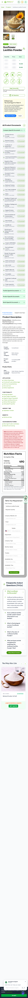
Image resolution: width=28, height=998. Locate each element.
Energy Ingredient (8, 394)
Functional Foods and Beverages (12, 382)
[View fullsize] (22, 29)
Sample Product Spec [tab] (20, 312)
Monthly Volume (9, 547)
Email (7, 521)
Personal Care (7, 386)
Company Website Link (11, 515)
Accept (14, 995)
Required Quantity (10, 509)
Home (2, 7)
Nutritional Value (8, 417)
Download (21, 136)
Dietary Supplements (9, 387)
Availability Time (9, 565)
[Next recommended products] (25, 663)
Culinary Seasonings (9, 380)
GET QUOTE (13, 706)
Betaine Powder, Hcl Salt (10, 696)
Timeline (7, 553)
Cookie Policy (9, 992)
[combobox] (13, 537)
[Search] (18, 2)
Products (8, 7)
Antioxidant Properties (9, 404)
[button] (26, 499)
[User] (25, 2)
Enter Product (8, 503)
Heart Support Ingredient (10, 396)
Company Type (9, 540)
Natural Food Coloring (9, 425)
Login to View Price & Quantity (13, 703)
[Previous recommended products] (21, 663)
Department (8, 534)
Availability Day (9, 559)
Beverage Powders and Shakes (11, 424)
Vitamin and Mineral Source (10, 400)
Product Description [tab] (7, 312)
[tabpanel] (14, 404)
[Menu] (2, 2)
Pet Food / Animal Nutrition (10, 384)
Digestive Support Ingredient (11, 398)
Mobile (13, 528)
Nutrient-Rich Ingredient (10, 402)
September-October (9, 410)
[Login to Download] (24, 125)
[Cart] (22, 2)
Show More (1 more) (14, 652)
